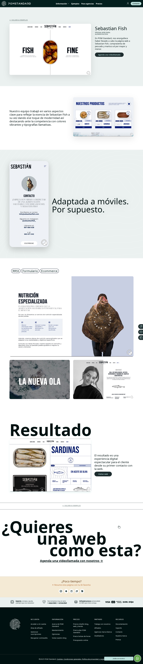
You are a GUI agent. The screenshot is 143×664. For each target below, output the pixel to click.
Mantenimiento (58, 630)
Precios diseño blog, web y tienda (81, 625)
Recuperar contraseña (39, 638)
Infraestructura (85, 601)
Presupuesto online (80, 640)
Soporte (119, 628)
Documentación (122, 624)
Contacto (119, 632)
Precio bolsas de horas (81, 636)
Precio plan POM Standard (79, 631)
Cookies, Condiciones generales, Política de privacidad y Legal (80, 659)
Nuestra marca (121, 636)
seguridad (52, 603)
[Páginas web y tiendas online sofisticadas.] (16, 3)
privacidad (63, 603)
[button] (137, 658)
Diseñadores (99, 636)
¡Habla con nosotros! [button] (119, 659)
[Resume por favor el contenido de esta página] (61, 592)
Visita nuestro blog (59, 638)
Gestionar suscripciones (36, 633)
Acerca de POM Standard (57, 625)
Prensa (118, 640)
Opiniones (56, 634)
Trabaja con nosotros (102, 624)
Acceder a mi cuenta (38, 624)
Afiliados (97, 628)
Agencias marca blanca (103, 632)
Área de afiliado (37, 628)
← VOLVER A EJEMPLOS (18, 20)
